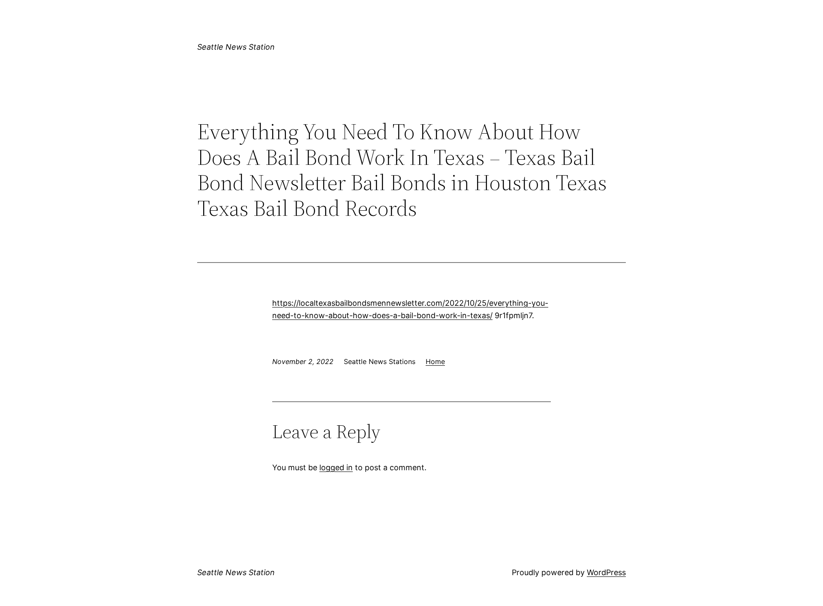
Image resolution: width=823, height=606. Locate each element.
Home (435, 361)
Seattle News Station (236, 46)
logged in (336, 467)
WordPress (606, 572)
